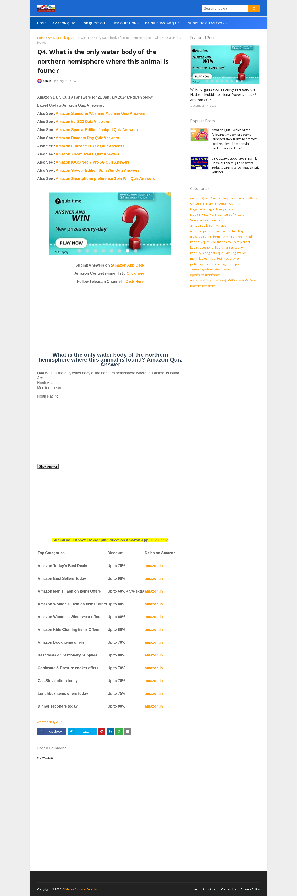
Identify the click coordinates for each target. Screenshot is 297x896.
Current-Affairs (247, 198)
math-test (216, 258)
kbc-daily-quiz (199, 242)
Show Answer (48, 466)
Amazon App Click (128, 265)
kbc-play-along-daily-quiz (206, 253)
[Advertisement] (110, 319)
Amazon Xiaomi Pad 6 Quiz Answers (87, 154)
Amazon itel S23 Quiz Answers (82, 122)
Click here (159, 540)
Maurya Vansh (225, 209)
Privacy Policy (250, 889)
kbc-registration (236, 253)
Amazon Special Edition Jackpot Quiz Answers (97, 130)
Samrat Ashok (199, 220)
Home (41, 38)
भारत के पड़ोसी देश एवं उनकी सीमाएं (208, 280)
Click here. (136, 273)
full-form (214, 237)
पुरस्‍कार (227, 269)
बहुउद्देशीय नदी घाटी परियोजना (205, 275)
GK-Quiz (195, 204)
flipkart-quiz (198, 237)
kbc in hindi (245, 237)
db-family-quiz (237, 231)
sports (238, 264)
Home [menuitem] (41, 23)
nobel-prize (232, 258)
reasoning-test (221, 264)
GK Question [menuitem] (94, 23)
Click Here (135, 281)
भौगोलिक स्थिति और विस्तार (242, 280)
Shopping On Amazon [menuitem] (206, 23)
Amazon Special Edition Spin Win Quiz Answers (97, 170)
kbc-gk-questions (201, 248)
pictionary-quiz (200, 264)
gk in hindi (228, 237)
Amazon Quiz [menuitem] (63, 23)
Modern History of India (206, 215)
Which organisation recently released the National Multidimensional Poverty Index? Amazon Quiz (223, 94)
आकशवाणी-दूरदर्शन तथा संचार (205, 269)
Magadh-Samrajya (202, 209)
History (208, 204)
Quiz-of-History (234, 215)
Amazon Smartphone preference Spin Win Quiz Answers (105, 179)
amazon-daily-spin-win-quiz (208, 225)
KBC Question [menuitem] (125, 23)
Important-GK (224, 204)
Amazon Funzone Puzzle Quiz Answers (90, 146)
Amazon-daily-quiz (60, 38)
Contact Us (228, 889)
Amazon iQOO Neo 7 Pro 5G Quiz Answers (93, 162)
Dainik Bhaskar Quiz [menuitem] (162, 23)
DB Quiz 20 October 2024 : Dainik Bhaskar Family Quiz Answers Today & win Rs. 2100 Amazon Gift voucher (235, 165)
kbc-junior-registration (230, 248)
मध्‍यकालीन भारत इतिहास (202, 286)
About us (209, 889)
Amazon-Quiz (199, 198)
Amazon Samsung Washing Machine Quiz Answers (100, 113)
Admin (47, 81)
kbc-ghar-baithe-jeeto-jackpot (230, 242)
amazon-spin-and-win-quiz (207, 231)
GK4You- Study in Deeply (79, 889)
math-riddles (198, 258)
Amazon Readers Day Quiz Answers (87, 138)
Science (215, 220)
